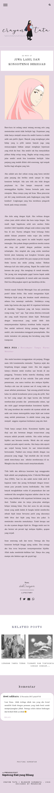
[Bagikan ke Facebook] (20, 599)
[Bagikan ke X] (24, 599)
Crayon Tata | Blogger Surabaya (22, 782)
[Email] (28, 599)
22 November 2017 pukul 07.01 (30, 696)
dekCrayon (27, 586)
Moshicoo (36, 784)
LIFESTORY (27, 593)
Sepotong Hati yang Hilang (18, 775)
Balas (8, 717)
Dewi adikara (11, 696)
